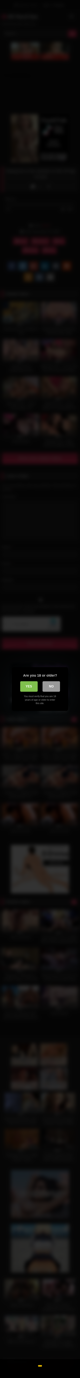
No (51, 686)
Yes (29, 686)
